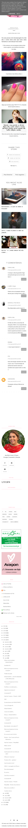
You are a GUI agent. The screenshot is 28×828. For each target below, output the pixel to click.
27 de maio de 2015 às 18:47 (14, 305)
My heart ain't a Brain (8, 613)
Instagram (11, 465)
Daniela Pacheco (14, 302)
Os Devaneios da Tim (8, 593)
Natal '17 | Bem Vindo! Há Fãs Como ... (13, 251)
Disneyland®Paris (14, 521)
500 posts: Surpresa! (9, 757)
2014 (4, 802)
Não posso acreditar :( (9, 787)
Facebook (5, 465)
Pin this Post (15, 161)
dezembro (7, 642)
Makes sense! (7, 745)
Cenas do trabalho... (9, 711)
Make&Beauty (5, 521)
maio (6, 658)
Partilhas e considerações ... (11, 687)
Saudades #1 (7, 665)
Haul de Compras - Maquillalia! (11, 742)
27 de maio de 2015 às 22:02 (14, 358)
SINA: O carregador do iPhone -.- (12, 766)
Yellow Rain (6, 603)
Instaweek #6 (7, 723)
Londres (8, 516)
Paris (3, 516)
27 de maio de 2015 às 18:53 (14, 320)
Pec (9, 356)
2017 (4, 635)
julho (6, 653)
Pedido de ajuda (8, 673)
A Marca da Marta (8, 587)
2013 (4, 804)
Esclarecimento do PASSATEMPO (12, 702)
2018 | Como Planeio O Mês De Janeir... (13, 231)
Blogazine (4, 519)
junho (6, 655)
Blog (15, 511)
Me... (16, 165)
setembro (7, 649)
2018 (4, 633)
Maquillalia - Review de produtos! (12, 784)
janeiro (6, 800)
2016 (4, 637)
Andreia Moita (7, 606)
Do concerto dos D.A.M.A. (10, 734)
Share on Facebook (14, 154)
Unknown (11, 379)
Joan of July (6, 600)
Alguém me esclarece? (9, 690)
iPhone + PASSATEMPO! (10, 714)
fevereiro (7, 797)
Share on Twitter (15, 158)
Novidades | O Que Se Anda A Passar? (12, 207)
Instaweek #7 (7, 693)
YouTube (5, 471)
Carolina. (11, 267)
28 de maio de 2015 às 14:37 (14, 381)
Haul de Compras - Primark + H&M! (12, 696)
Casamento (14, 516)
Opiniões (15, 514)
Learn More (11, 13)
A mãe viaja (12, 286)
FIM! (5, 699)
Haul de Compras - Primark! (10, 781)
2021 (4, 626)
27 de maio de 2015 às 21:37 (14, 344)
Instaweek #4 (7, 778)
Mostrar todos (19, 616)
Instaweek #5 (7, 748)
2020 (4, 628)
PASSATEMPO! (8, 708)
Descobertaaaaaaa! (9, 769)
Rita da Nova (6, 609)
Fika (4, 590)
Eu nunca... (6, 772)
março (6, 795)
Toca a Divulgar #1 (8, 705)
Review (10, 514)
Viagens (10, 511)
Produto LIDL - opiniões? (10, 760)
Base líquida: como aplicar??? (11, 726)
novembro (7, 644)
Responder (24, 279)
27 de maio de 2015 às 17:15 (14, 288)
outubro (7, 646)
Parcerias (4, 514)
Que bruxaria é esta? (9, 763)
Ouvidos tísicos (8, 791)
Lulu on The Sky (7, 583)
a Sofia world (6, 596)
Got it (18, 13)
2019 (4, 630)
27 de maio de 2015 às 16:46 (14, 270)
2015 (4, 639)
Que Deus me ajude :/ (9, 775)
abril (6, 793)
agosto (6, 651)
